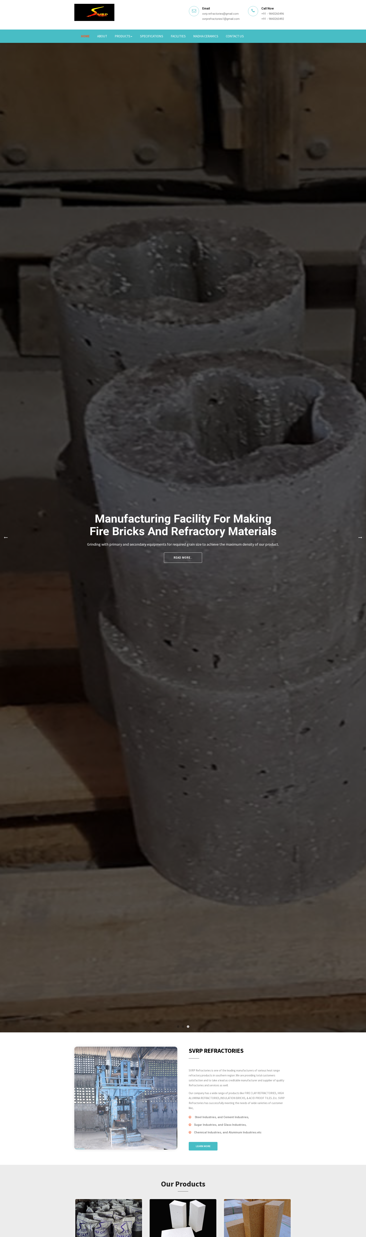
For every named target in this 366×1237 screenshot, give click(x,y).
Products (122, 36)
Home (85, 36)
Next (360, 538)
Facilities (178, 36)
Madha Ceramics (205, 36)
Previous (6, 538)
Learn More (203, 1146)
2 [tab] (183, 1027)
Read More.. (275, 554)
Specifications (151, 36)
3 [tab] (188, 1027)
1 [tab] (178, 1027)
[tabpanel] (183, 537)
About (102, 36)
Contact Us (235, 36)
